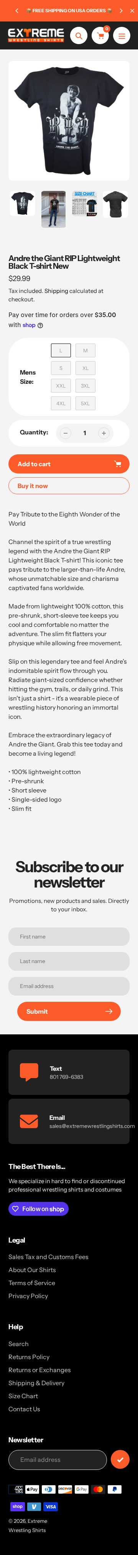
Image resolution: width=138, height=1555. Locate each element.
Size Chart (23, 1396)
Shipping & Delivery (36, 1383)
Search (18, 1344)
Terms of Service (31, 1283)
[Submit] (120, 1459)
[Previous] (17, 11)
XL (85, 368)
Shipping (56, 290)
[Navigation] (121, 35)
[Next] (121, 11)
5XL (85, 403)
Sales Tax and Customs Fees (48, 1257)
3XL (85, 386)
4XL (61, 403)
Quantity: (34, 432)
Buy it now (33, 486)
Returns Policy (28, 1357)
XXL (61, 386)
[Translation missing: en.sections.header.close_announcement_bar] (132, 11)
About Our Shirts (32, 1270)
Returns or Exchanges (39, 1370)
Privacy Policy (28, 1296)
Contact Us (24, 1409)
